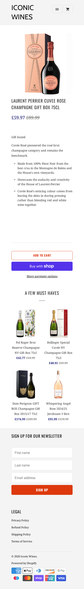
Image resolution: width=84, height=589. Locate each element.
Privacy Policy (20, 520)
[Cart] (68, 9)
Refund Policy (20, 527)
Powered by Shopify (23, 563)
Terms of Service (21, 541)
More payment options (42, 276)
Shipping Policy (21, 534)
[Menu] (57, 9)
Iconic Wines (22, 12)
